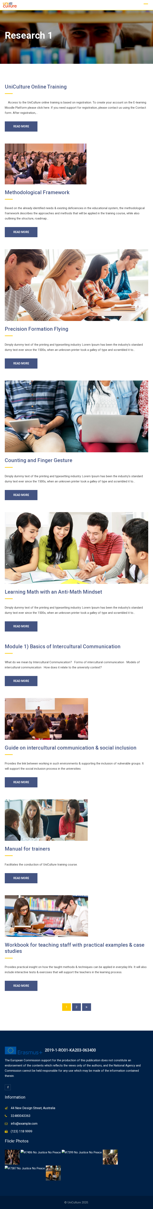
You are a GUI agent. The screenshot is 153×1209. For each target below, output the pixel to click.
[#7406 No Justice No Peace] (41, 1152)
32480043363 (20, 1116)
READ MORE (21, 126)
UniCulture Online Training (36, 87)
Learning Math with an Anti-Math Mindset (53, 592)
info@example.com (24, 1123)
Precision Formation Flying (36, 329)
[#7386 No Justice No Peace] (53, 1173)
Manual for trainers (27, 849)
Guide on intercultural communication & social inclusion (70, 748)
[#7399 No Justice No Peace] (82, 1152)
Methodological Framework (37, 192)
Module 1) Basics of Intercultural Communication (63, 646)
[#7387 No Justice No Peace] (25, 1168)
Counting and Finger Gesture (38, 460)
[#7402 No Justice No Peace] (110, 1157)
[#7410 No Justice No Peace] (12, 1157)
